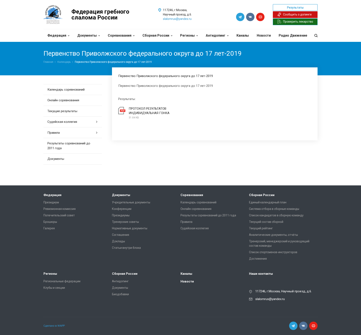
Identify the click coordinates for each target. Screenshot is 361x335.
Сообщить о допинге (297, 14)
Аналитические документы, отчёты (273, 234)
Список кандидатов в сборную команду (276, 215)
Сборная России (155, 35)
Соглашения (120, 234)
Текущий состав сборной (266, 221)
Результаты (295, 7)
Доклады (118, 241)
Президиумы (121, 215)
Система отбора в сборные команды (274, 208)
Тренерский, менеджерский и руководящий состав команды (279, 243)
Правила (53, 133)
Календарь (64, 61)
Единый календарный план (267, 202)
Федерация (56, 35)
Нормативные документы (129, 228)
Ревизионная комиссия (59, 208)
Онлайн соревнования (63, 100)
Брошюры (50, 221)
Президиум (51, 202)
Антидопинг (215, 35)
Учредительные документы (131, 202)
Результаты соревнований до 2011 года (68, 145)
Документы (87, 35)
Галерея (49, 228)
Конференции (121, 208)
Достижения (258, 258)
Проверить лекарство (298, 21)
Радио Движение (293, 35)
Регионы (187, 35)
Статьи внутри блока (126, 247)
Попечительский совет (59, 215)
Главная (48, 61)
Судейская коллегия (62, 122)
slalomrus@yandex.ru (177, 19)
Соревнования (119, 35)
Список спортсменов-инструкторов (273, 252)
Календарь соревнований (66, 89)
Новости (264, 35)
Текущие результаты (62, 111)
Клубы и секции (54, 287)
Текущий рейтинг (261, 228)
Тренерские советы (125, 221)
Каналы (242, 35)
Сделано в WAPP (54, 325)
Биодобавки (120, 294)
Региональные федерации (61, 281)
